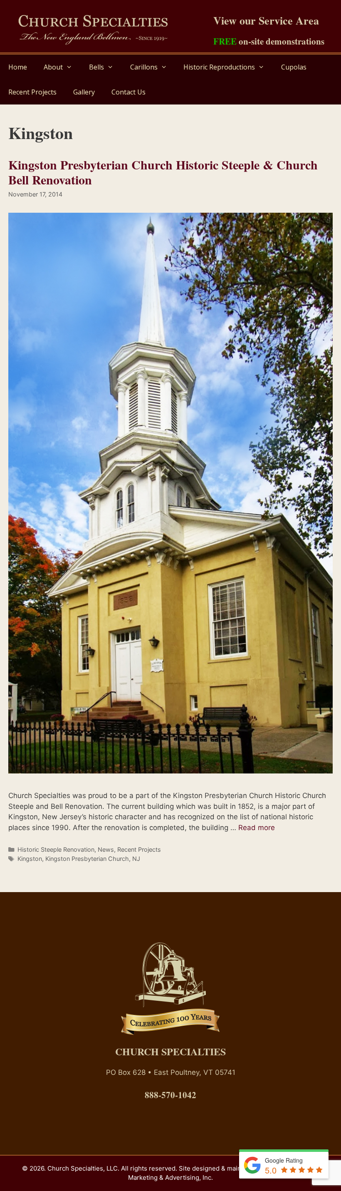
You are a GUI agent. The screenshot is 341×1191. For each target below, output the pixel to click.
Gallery (84, 92)
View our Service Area (266, 20)
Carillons (144, 67)
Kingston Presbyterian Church (87, 858)
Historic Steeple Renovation (55, 849)
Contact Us (128, 92)
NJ (136, 858)
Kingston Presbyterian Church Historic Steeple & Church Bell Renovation (163, 172)
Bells (96, 67)
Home (17, 67)
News (106, 849)
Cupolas (293, 67)
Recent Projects (32, 92)
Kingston (29, 858)
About (53, 67)
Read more (256, 827)
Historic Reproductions (219, 67)
